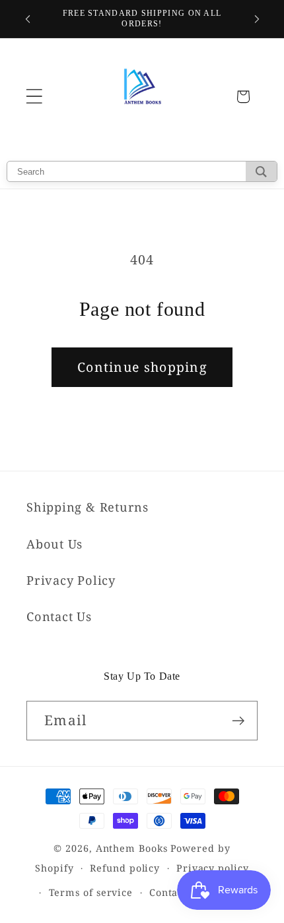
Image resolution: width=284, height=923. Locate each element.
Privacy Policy (71, 580)
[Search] (261, 171)
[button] (34, 96)
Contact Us (59, 616)
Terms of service (91, 892)
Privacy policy (212, 868)
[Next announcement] (256, 19)
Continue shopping (142, 367)
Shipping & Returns (87, 507)
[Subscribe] (238, 721)
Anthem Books (132, 848)
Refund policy (125, 868)
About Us (54, 544)
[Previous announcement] (27, 19)
